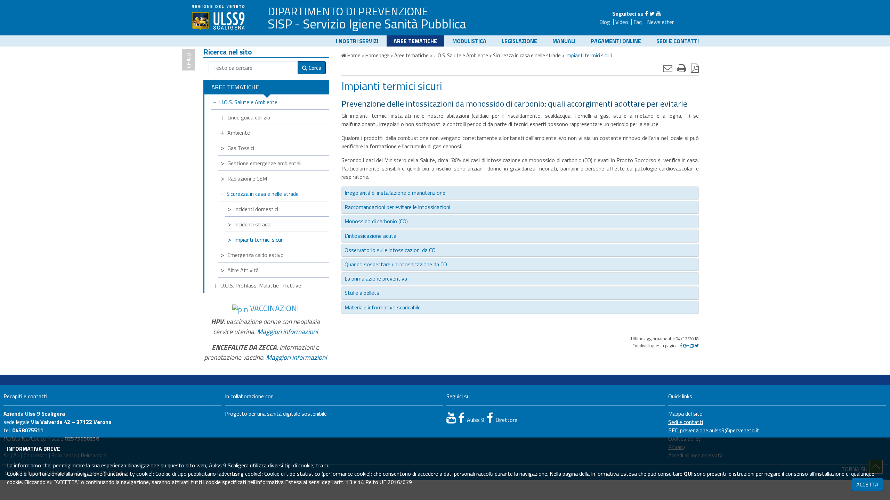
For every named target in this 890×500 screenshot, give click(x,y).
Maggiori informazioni (287, 331)
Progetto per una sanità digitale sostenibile (276, 413)
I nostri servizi (357, 41)
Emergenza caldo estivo (255, 255)
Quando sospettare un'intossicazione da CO (396, 264)
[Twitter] (652, 13)
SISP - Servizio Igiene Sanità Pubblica (367, 23)
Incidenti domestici (256, 209)
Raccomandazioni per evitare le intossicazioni (397, 207)
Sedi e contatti (677, 41)
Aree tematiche (415, 41)
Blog (604, 22)
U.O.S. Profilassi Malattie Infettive (260, 285)
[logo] (219, 17)
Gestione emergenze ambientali (264, 163)
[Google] (686, 345)
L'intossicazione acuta (370, 236)
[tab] (520, 193)
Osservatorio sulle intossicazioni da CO (390, 250)
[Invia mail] (667, 68)
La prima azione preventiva (376, 278)
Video (621, 22)
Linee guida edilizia (248, 117)
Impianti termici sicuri (259, 239)
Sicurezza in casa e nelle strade (262, 194)
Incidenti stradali (253, 224)
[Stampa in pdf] (695, 68)
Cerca (314, 68)
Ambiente (238, 132)
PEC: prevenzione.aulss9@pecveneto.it (713, 430)
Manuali (563, 41)
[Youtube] (658, 13)
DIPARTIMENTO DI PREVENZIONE (348, 11)
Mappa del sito (685, 413)
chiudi (188, 59)
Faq (637, 22)
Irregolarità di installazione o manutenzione (395, 193)
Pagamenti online (616, 41)
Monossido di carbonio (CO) (376, 221)
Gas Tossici (240, 148)
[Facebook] (646, 13)
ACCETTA (867, 484)
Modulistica (469, 41)
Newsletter (660, 22)
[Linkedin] (692, 345)
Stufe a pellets (362, 293)
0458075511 (27, 430)
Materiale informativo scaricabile (383, 307)
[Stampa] (681, 68)
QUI (688, 473)
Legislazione (519, 41)
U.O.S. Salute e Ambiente (248, 102)
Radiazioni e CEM (247, 178)
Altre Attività (243, 270)
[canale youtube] (451, 417)
